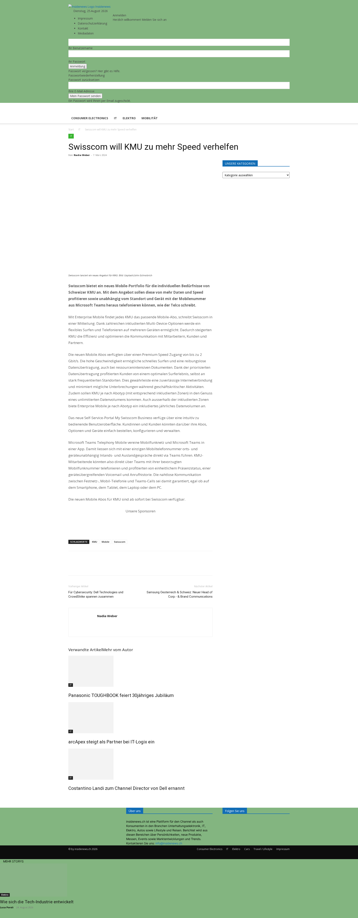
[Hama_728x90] (140, 523)
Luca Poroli (6, 907)
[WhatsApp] (101, 164)
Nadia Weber (82, 155)
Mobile (105, 541)
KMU (94, 541)
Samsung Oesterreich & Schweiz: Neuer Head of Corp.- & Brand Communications (180, 594)
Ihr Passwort (76, 61)
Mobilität (150, 118)
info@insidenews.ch (168, 843)
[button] (285, 108)
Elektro (129, 118)
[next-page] (72, 797)
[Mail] (119, 11)
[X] (82, 164)
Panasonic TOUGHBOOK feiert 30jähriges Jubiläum (121, 695)
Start (71, 129)
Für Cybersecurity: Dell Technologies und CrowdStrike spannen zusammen (95, 594)
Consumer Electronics (89, 118)
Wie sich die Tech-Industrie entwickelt (37, 901)
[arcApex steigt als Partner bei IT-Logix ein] (140, 717)
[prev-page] (69, 797)
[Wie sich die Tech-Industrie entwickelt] (179, 880)
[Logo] (83, 111)
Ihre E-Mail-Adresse (81, 91)
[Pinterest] (91, 164)
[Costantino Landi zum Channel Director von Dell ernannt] (140, 764)
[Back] (127, 11)
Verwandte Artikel (85, 649)
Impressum (85, 18)
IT (115, 118)
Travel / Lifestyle (263, 849)
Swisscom (119, 541)
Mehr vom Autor (117, 649)
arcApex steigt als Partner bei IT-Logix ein (111, 741)
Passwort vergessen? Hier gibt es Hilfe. (94, 71)
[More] (110, 164)
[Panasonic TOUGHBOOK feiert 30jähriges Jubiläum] (140, 671)
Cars (247, 849)
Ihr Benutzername (80, 48)
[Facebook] (72, 164)
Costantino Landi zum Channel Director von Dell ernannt (126, 788)
